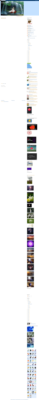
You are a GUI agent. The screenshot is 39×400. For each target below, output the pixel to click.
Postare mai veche (23, 100)
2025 (28, 40)
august (29, 303)
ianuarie (29, 49)
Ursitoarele (29, 34)
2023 (28, 42)
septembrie (29, 302)
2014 (28, 57)
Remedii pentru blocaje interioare (30, 32)
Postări (28, 115)
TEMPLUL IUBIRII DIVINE (30, 26)
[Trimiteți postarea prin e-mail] (5, 83)
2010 (28, 61)
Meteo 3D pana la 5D (30, 45)
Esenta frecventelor (29, 30)
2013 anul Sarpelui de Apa (31, 97)
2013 (28, 58)
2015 (28, 315)
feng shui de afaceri (29, 35)
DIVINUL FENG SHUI (5, 2)
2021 (28, 51)
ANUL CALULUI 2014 (31, 94)
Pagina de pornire (13, 100)
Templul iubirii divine (29, 63)
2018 (28, 312)
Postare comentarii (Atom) (6, 101)
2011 (28, 60)
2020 (28, 52)
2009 (28, 320)
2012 (28, 59)
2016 (28, 314)
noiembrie (29, 301)
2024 (28, 41)
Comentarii (29, 116)
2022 (28, 50)
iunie (28, 47)
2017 (28, 313)
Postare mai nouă (2, 100)
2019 (28, 53)
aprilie (28, 48)
